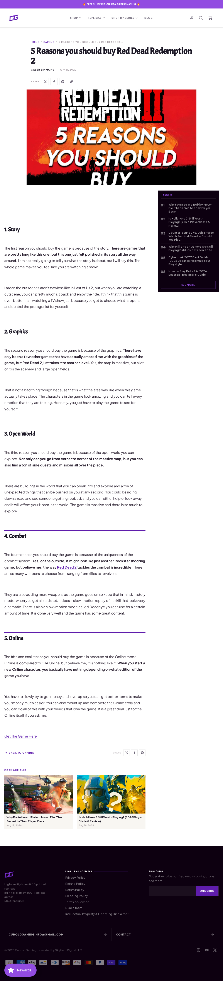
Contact (123, 934)
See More (188, 285)
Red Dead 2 (67, 567)
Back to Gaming (21, 752)
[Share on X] (45, 81)
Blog (148, 17)
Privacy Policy (75, 877)
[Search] (200, 18)
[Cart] (210, 18)
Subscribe (207, 891)
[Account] (191, 18)
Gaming (48, 42)
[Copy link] (71, 81)
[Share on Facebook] (54, 81)
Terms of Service (77, 902)
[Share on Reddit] (62, 81)
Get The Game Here (20, 736)
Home (35, 42)
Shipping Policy (76, 896)
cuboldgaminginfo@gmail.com (36, 934)
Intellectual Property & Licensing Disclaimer (96, 914)
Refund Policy (75, 883)
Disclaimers (74, 908)
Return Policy (74, 890)
